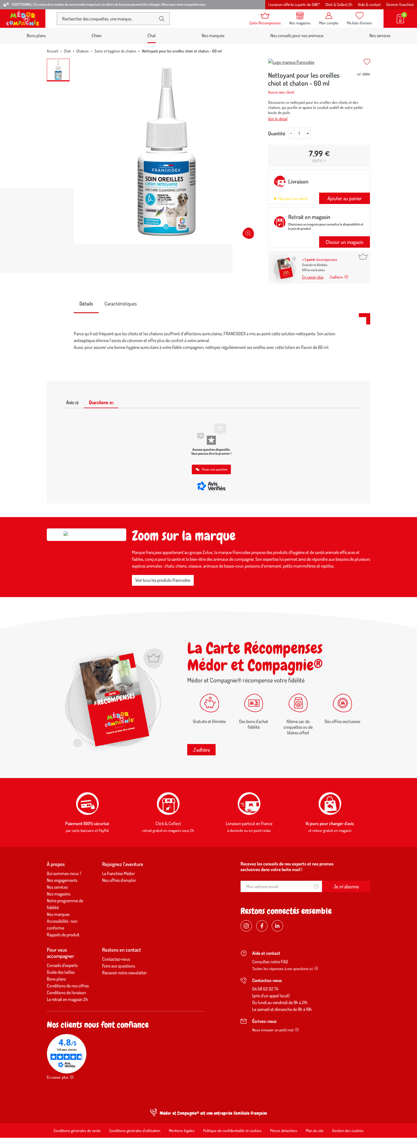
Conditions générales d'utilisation (134, 1130)
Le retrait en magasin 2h (67, 999)
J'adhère (201, 750)
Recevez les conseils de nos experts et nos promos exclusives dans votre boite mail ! (287, 866)
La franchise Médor (118, 873)
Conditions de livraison (66, 992)
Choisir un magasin (344, 242)
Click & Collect (168, 823)
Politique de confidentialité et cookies (232, 1130)
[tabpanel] (208, 340)
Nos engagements (62, 880)
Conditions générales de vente (77, 1130)
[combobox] (108, 18)
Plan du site (315, 1130)
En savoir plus (313, 277)
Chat (67, 51)
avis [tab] (72, 402)
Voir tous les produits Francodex (162, 580)
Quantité (276, 133)
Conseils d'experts (62, 965)
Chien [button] (97, 35)
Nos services (379, 35)
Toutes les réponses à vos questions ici (282, 968)
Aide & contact (369, 4)
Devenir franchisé (400, 4)
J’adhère (336, 277)
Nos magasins (58, 894)
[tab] (86, 304)
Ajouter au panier (344, 198)
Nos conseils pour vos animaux (296, 35)
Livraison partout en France (249, 823)
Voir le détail (277, 119)
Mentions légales (182, 1130)
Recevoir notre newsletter (124, 972)
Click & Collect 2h (338, 4)
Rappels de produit (63, 934)
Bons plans (36, 35)
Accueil (52, 51)
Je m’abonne (346, 886)
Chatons (82, 51)
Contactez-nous (116, 959)
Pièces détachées (283, 1130)
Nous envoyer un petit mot (273, 1030)
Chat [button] (152, 35)
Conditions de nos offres (68, 986)
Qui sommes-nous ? (64, 873)
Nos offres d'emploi (119, 880)
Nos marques (213, 35)
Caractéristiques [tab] (120, 303)
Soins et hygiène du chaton (115, 51)
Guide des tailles (61, 972)
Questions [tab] (101, 402)
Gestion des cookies (348, 1130)
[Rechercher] (161, 18)
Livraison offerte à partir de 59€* (294, 4)
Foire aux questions (118, 966)
